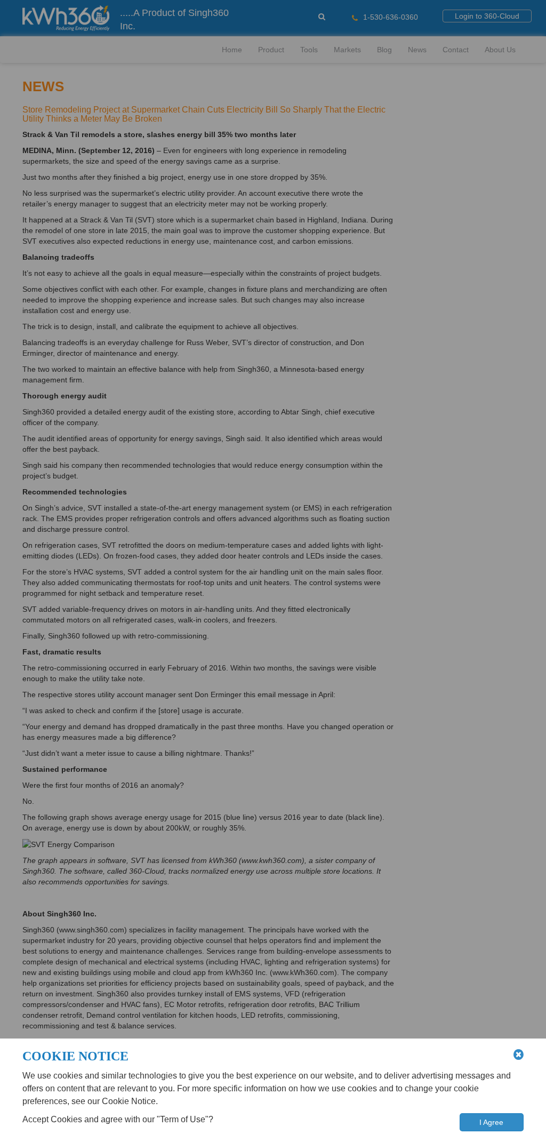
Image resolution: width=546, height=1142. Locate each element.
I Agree (491, 1122)
